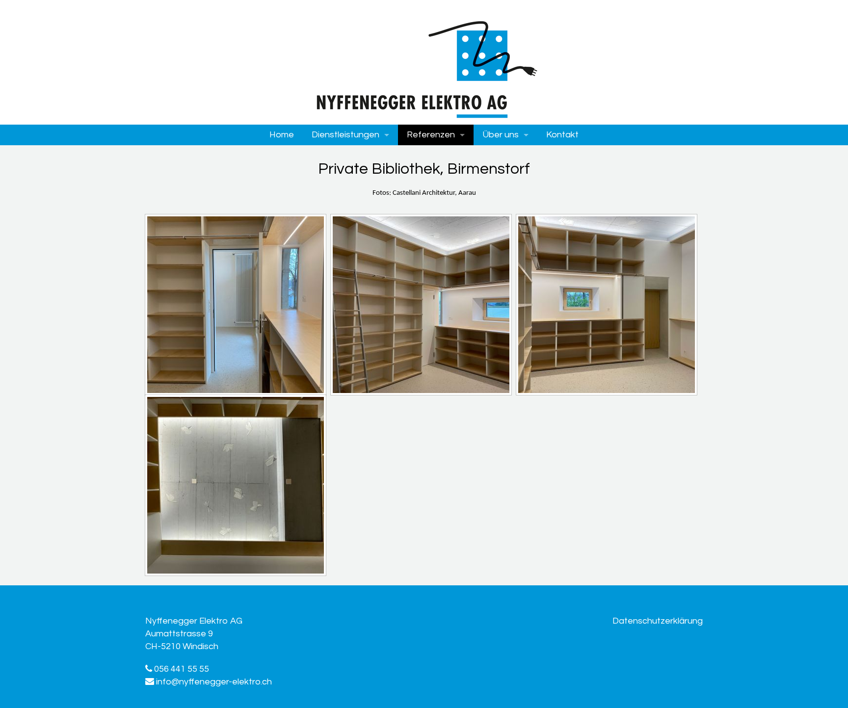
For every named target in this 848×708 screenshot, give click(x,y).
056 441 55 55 (180, 669)
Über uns (500, 134)
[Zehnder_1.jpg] (235, 304)
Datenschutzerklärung (657, 621)
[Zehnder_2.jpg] (421, 304)
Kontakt (562, 134)
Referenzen (431, 134)
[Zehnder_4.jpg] (235, 485)
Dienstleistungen (345, 134)
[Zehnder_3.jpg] (606, 304)
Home (281, 134)
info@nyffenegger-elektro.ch (214, 681)
